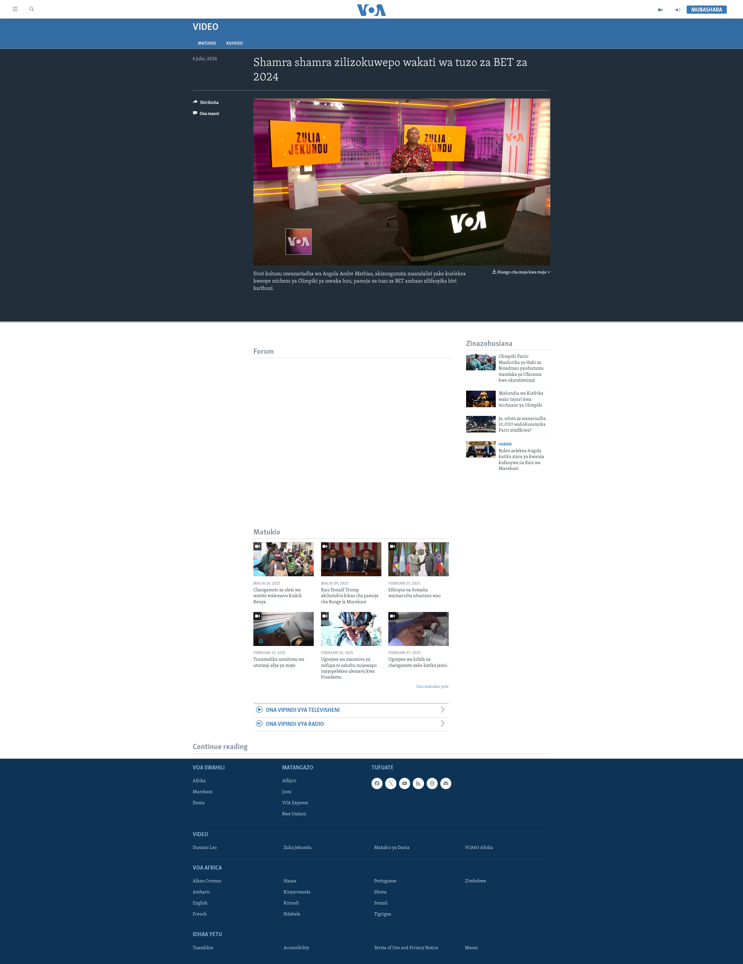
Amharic (201, 892)
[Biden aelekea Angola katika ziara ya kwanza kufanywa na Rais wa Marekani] (481, 449)
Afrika (199, 781)
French (200, 914)
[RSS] (418, 783)
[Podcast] (432, 783)
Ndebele (292, 914)
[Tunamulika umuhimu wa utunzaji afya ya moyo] (283, 629)
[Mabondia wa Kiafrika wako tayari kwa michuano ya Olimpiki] (481, 399)
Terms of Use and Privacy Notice (406, 948)
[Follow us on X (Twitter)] (390, 783)
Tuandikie (203, 948)
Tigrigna (382, 914)
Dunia (199, 803)
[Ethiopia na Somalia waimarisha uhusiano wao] (418, 559)
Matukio (207, 43)
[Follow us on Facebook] (377, 783)
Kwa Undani (294, 814)
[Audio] (678, 10)
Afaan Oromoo (207, 881)
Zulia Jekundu (297, 847)
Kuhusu (234, 43)
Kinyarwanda (297, 892)
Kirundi (291, 903)
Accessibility (296, 948)
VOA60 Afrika (479, 847)
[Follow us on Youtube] (404, 783)
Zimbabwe (475, 881)
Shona (380, 892)
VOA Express (295, 803)
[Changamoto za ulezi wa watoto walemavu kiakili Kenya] (283, 559)
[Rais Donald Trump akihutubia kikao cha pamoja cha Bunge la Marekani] (351, 559)
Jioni (286, 792)
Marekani (203, 792)
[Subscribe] (445, 783)
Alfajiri (289, 781)
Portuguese (385, 881)
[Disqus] (352, 430)
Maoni (471, 948)
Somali (381, 903)
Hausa (290, 881)
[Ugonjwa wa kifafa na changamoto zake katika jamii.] (418, 629)
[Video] (660, 10)
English (200, 903)
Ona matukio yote (432, 687)
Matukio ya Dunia (392, 847)
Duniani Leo (205, 847)
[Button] (206, 103)
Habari (505, 444)
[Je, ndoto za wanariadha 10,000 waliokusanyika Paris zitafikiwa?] (481, 424)
